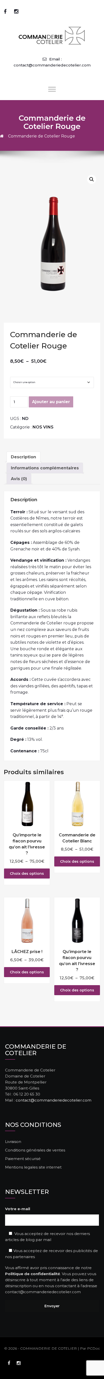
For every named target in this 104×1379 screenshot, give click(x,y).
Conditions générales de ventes (35, 1150)
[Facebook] (5, 12)
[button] (91, 179)
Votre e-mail (17, 1208)
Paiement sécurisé (23, 1158)
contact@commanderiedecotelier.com (53, 1100)
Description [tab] (23, 457)
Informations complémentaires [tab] (45, 468)
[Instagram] (16, 12)
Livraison (13, 1141)
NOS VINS (43, 427)
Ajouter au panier (51, 401)
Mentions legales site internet (33, 1167)
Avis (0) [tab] (19, 478)
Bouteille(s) (21, 372)
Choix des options (27, 873)
